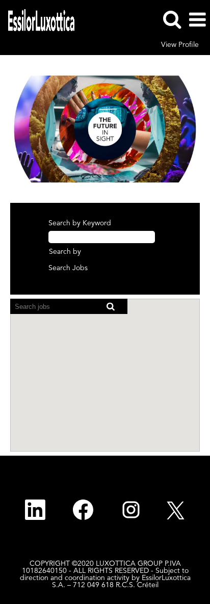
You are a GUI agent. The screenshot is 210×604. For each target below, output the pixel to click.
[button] (197, 20)
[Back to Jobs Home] (37, 19)
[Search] (172, 19)
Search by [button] (65, 251)
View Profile (180, 44)
